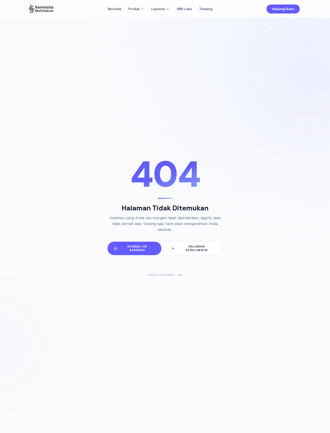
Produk (134, 9)
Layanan (158, 9)
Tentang (205, 9)
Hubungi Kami (283, 9)
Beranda (114, 9)
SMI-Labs (184, 9)
